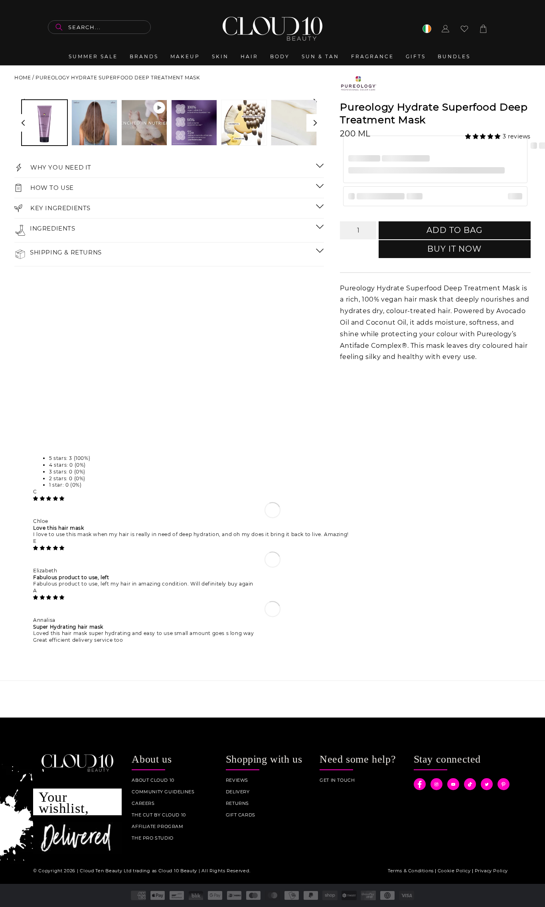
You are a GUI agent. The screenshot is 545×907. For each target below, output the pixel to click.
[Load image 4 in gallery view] (244, 123)
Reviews (237, 780)
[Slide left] (23, 123)
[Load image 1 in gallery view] (44, 123)
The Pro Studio (152, 838)
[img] (49, 498)
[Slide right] (315, 123)
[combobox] (99, 27)
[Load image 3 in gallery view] (194, 123)
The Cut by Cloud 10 (159, 815)
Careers (143, 803)
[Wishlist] (464, 28)
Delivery (238, 792)
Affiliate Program (157, 826)
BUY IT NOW (454, 249)
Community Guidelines (163, 792)
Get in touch (337, 780)
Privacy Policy (491, 870)
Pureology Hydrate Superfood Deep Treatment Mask (118, 78)
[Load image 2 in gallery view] (94, 123)
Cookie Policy (454, 870)
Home (22, 78)
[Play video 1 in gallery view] (144, 123)
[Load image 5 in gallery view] (294, 123)
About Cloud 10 (153, 780)
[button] (484, 136)
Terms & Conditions (411, 870)
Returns (237, 803)
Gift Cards (240, 815)
